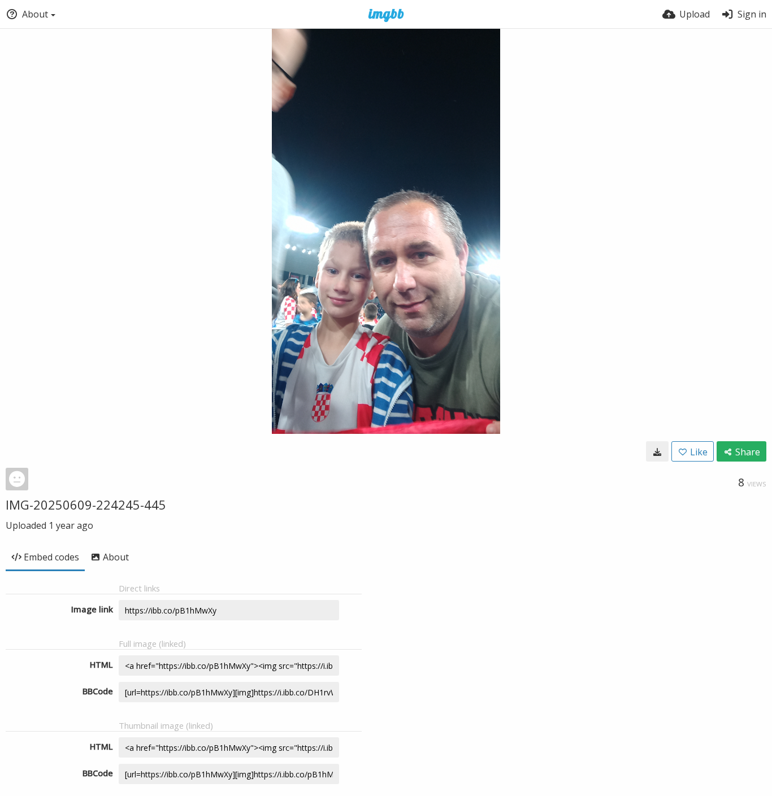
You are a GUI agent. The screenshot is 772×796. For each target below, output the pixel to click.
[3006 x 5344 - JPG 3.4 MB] (657, 451)
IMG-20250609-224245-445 (86, 504)
